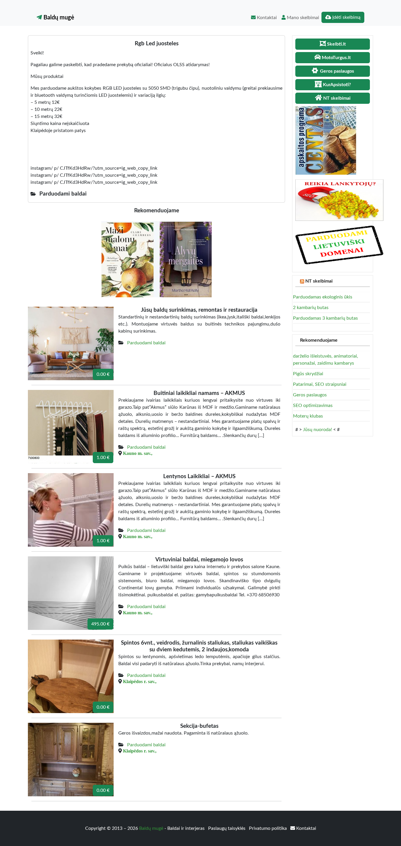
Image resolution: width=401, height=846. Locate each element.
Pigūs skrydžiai (308, 373)
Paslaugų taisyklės (227, 828)
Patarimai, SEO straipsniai (319, 384)
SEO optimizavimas (313, 405)
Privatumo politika (268, 828)
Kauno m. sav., (137, 453)
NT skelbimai (319, 281)
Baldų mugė (58, 18)
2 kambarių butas (310, 307)
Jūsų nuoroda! (317, 429)
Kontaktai (266, 17)
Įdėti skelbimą (345, 17)
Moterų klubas (308, 416)
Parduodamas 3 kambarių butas (325, 318)
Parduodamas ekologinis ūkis (322, 297)
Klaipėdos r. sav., (139, 681)
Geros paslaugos (310, 395)
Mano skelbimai (302, 17)
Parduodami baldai (146, 343)
